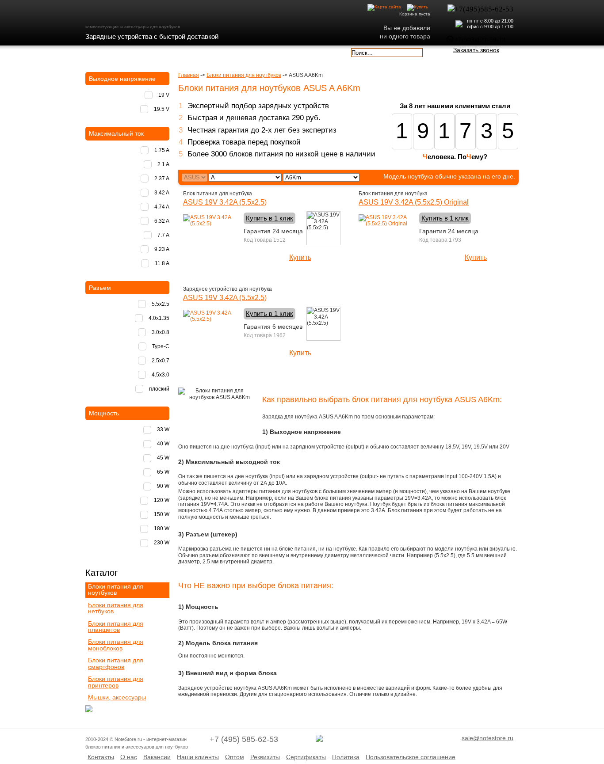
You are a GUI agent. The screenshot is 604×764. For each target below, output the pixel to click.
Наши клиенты (198, 756)
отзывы (317, 51)
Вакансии (157, 756)
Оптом (234, 756)
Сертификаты (306, 756)
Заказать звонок (476, 49)
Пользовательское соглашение (410, 756)
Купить (300, 257)
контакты (266, 51)
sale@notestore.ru (487, 737)
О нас (128, 756)
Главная (188, 75)
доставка (110, 51)
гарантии (214, 51)
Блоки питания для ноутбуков (243, 75)
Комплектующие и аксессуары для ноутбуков (135, 13)
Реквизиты (265, 756)
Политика (345, 756)
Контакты (101, 756)
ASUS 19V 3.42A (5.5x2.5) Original (414, 202)
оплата (162, 51)
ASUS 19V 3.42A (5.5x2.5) (225, 202)
